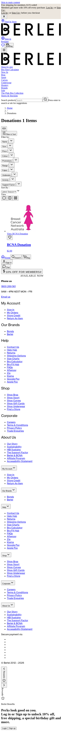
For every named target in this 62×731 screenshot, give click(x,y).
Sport (3, 77)
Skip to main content (10, 2)
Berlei (10, 334)
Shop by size (7, 67)
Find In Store (11, 21)
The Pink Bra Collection (12, 93)
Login (4, 728)
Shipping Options (16, 355)
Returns (11, 352)
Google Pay (13, 378)
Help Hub (12, 349)
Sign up (12, 728)
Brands (4, 88)
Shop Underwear (16, 406)
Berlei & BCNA (14, 455)
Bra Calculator (14, 361)
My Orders (12, 312)
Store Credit (13, 315)
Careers (11, 422)
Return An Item (15, 318)
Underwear (6, 82)
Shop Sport (13, 397)
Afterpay (11, 370)
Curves (4, 80)
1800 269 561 (8, 286)
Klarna (10, 376)
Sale (3, 90)
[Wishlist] (3, 46)
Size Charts (13, 358)
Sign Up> (16, 13)
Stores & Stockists (9, 95)
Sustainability (14, 446)
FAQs (10, 367)
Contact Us (13, 347)
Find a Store (13, 409)
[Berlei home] (31, 35)
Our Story (12, 443)
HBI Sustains (14, 449)
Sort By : (5, 187)
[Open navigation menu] (4, 50)
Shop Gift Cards (16, 403)
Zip (9, 373)
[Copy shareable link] (4, 128)
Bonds (10, 331)
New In (4, 72)
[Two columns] (10, 198)
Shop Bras (12, 394)
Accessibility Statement (19, 461)
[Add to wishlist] (10, 237)
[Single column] (4, 198)
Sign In (10, 309)
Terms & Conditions (17, 425)
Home (10, 108)
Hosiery (4, 85)
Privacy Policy (14, 428)
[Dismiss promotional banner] (4, 16)
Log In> (50, 7)
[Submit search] (45, 99)
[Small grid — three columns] (15, 198)
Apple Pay (12, 381)
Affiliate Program (16, 458)
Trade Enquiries (15, 430)
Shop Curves (14, 400)
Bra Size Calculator (10, 69)
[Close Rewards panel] (4, 685)
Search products (8, 100)
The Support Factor (17, 452)
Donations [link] (11, 113)
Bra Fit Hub (13, 364)
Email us (5, 296)
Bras (3, 75)
